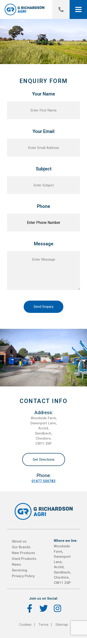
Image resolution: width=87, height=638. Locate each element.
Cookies (25, 624)
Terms (43, 624)
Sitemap (61, 624)
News (16, 564)
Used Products (24, 558)
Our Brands (21, 547)
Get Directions (44, 459)
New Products (23, 552)
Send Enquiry (43, 306)
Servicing (19, 570)
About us (19, 541)
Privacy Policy (23, 576)
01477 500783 (43, 481)
